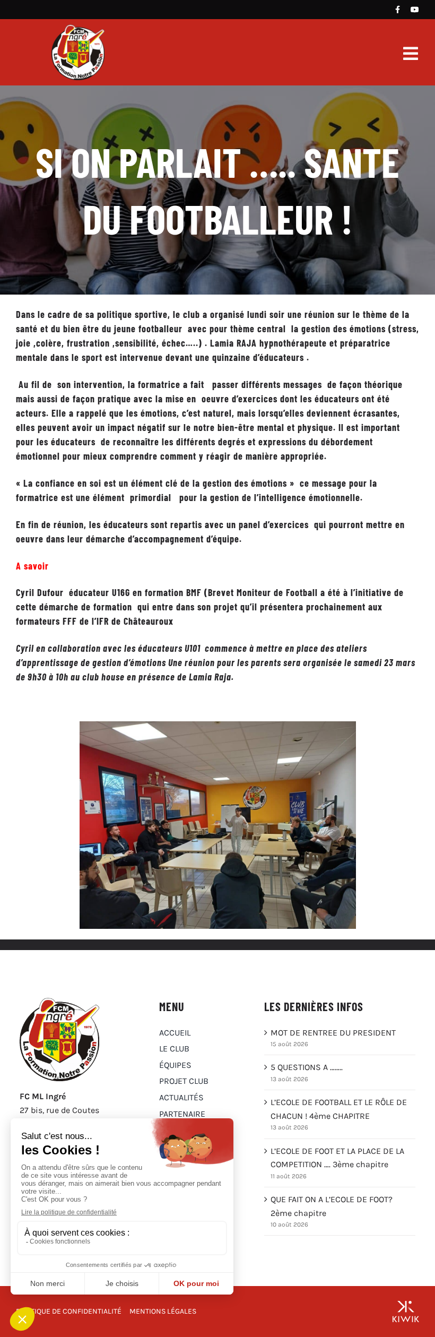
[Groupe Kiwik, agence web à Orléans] (406, 1311)
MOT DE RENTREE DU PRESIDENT (333, 1033)
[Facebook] (397, 9)
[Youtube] (415, 9)
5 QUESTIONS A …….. (307, 1067)
